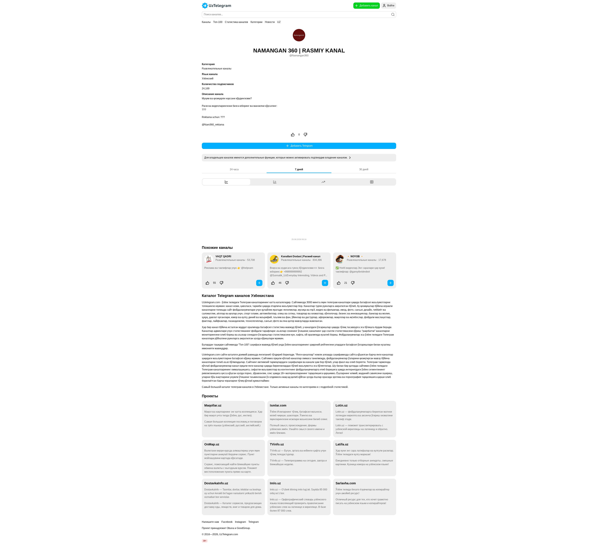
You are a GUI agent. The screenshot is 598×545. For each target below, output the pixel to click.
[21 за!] (339, 283)
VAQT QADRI (223, 256)
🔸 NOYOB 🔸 (355, 256)
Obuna (230, 528)
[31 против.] (287, 283)
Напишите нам (210, 522)
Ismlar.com (278, 405)
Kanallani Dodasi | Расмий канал (300, 256)
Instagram (240, 522)
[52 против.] (221, 283)
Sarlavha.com (346, 483)
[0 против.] (305, 135)
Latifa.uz (342, 444)
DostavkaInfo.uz (216, 483)
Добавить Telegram (302, 145)
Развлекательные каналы (216, 68)
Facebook (227, 522)
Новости (270, 22)
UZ (279, 22)
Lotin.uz (342, 405)
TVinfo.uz (277, 444)
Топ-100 (217, 22)
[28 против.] (353, 283)
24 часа (234, 169)
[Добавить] (259, 283)
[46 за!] (273, 283)
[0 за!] (293, 135)
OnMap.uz (211, 444)
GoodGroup (243, 528)
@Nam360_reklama (213, 124)
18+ (204, 541)
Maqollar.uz (212, 405)
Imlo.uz (275, 483)
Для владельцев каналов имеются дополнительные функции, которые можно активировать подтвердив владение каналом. (276, 157)
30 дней (363, 169)
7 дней (299, 169)
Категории (256, 22)
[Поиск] (393, 14)
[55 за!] (207, 283)
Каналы (206, 22)
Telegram (253, 522)
